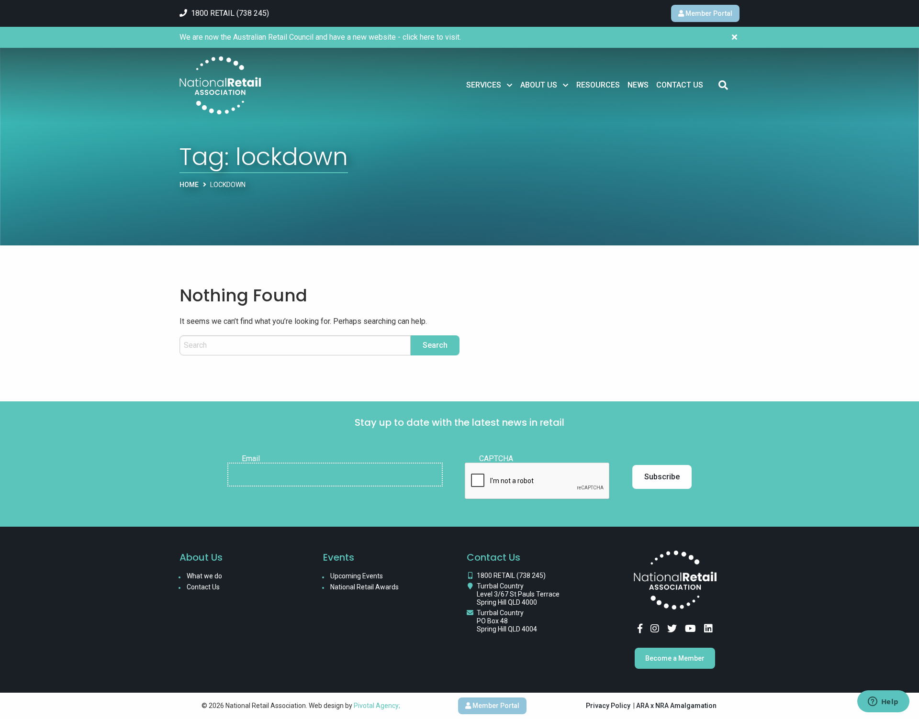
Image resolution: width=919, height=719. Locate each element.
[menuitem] (489, 85)
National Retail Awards (364, 587)
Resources (598, 84)
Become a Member (675, 658)
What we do (204, 576)
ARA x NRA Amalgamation (676, 705)
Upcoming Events (356, 576)
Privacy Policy (608, 705)
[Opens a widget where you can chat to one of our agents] (883, 702)
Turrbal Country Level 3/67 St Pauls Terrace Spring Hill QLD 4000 (518, 594)
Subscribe (662, 476)
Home (189, 184)
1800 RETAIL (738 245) (511, 575)
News (638, 84)
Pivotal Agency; (377, 705)
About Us (538, 84)
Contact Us (679, 84)
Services (483, 84)
